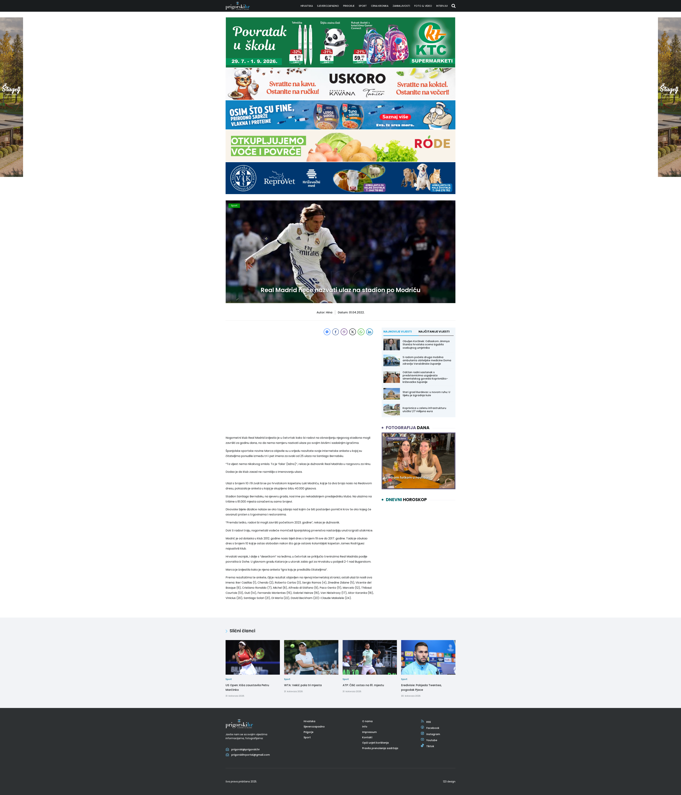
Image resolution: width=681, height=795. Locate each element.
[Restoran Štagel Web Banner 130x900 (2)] (11, 176)
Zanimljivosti (401, 6)
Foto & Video (423, 6)
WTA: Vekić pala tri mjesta (303, 685)
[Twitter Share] (352, 331)
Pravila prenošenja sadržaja (380, 748)
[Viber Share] (344, 331)
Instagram (433, 734)
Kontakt (367, 737)
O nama (367, 721)
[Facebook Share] (335, 331)
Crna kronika (379, 6)
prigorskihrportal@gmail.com (250, 755)
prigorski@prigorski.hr (245, 749)
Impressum (369, 732)
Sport (363, 6)
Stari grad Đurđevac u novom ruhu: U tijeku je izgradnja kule (426, 393)
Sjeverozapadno (328, 6)
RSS (428, 722)
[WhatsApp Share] (361, 331)
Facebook (432, 728)
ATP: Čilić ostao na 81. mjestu (363, 685)
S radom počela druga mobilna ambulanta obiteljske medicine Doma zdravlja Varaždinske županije (427, 360)
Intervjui (442, 6)
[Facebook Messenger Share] (327, 331)
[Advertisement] (300, 361)
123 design (449, 781)
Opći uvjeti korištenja (375, 742)
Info (364, 726)
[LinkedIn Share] (369, 331)
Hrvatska (307, 6)
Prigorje (349, 6)
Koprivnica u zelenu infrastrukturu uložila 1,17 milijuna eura (424, 409)
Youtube (431, 740)
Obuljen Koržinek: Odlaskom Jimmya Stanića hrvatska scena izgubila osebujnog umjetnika (426, 344)
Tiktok (430, 746)
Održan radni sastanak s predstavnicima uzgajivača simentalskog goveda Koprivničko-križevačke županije (425, 377)
